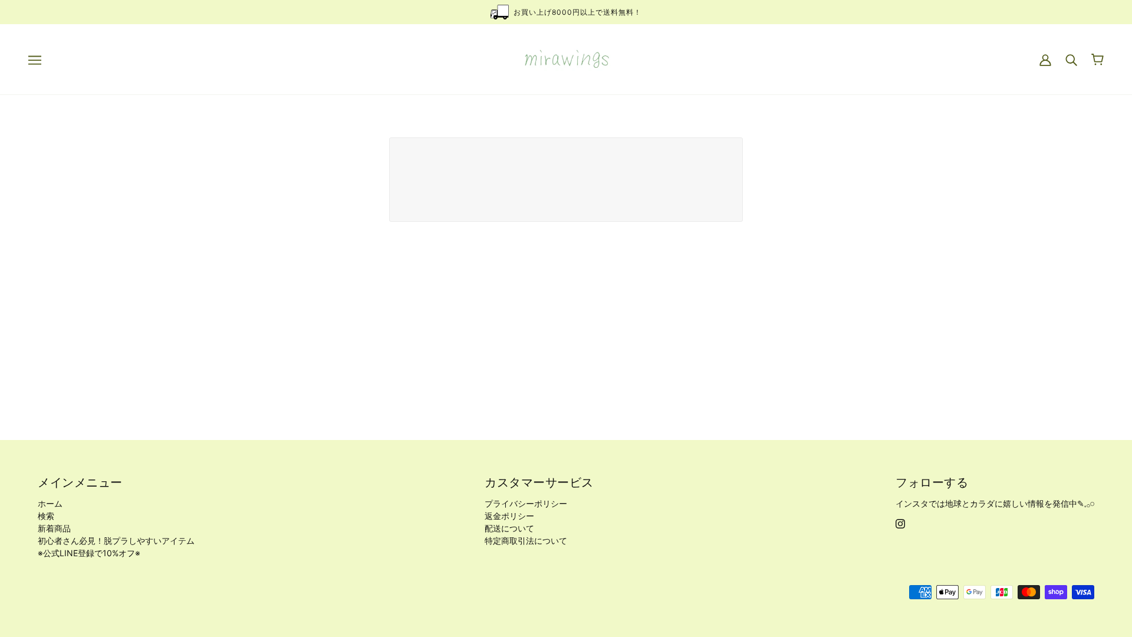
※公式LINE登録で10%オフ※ (89, 553)
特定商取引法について (526, 541)
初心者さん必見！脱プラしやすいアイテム (116, 541)
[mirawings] (566, 58)
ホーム (50, 503)
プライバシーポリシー (526, 503)
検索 (46, 516)
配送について (509, 528)
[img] (900, 523)
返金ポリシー (509, 516)
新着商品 (54, 528)
